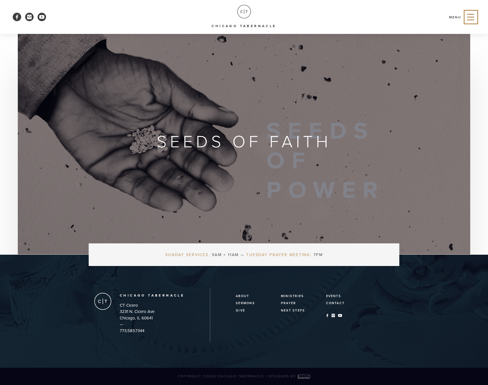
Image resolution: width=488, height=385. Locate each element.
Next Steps (293, 310)
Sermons (245, 303)
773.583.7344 (132, 330)
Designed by (283, 376)
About (242, 296)
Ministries (292, 296)
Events (333, 296)
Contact (335, 303)
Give (240, 310)
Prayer (288, 303)
